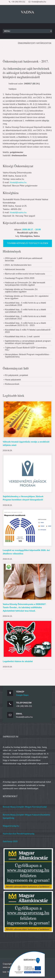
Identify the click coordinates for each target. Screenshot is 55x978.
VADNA (27, 11)
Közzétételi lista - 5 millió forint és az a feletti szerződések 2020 (25, 310)
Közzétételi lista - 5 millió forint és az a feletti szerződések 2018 (25, 304)
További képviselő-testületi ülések (27, 243)
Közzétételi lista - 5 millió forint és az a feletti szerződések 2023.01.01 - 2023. (25, 324)
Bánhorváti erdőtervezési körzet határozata (25, 274)
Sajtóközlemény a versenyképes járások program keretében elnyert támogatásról (28, 342)
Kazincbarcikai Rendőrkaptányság (18, 833)
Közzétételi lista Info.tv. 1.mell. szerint (22, 336)
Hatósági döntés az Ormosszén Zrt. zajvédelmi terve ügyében (26, 297)
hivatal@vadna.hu (18, 182)
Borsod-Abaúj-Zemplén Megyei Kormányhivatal (25, 807)
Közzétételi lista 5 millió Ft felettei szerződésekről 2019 (27, 331)
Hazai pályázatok (13, 379)
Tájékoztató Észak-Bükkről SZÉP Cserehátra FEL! (25, 348)
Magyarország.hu (11, 826)
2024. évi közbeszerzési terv (18, 265)
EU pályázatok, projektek (16, 375)
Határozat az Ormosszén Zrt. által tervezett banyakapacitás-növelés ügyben (25, 283)
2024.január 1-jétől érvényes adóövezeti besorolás (23, 259)
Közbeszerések (12, 384)
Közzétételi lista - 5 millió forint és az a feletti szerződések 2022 (25, 317)
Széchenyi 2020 (10, 841)
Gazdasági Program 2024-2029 (19, 278)
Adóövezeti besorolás (15, 269)
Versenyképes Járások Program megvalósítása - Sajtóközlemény (27, 355)
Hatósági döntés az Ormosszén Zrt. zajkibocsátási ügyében (21, 290)
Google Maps (22, 695)
